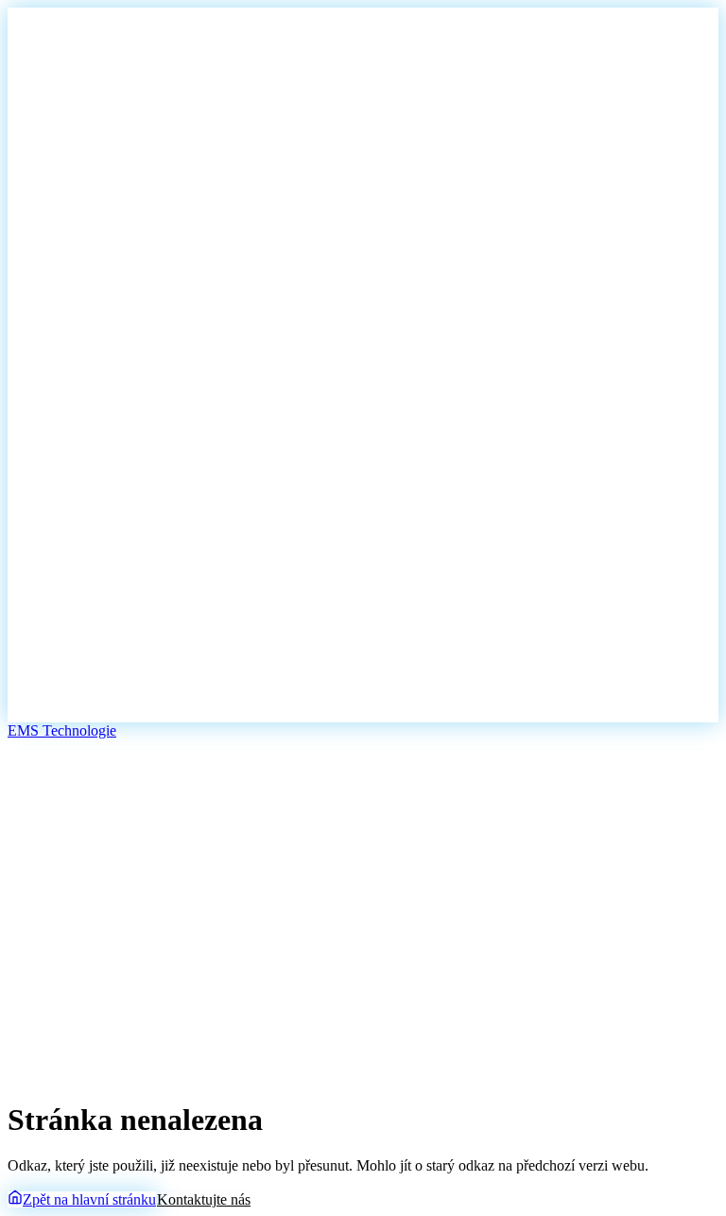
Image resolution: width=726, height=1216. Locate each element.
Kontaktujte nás (204, 1199)
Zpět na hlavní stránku (89, 1199)
